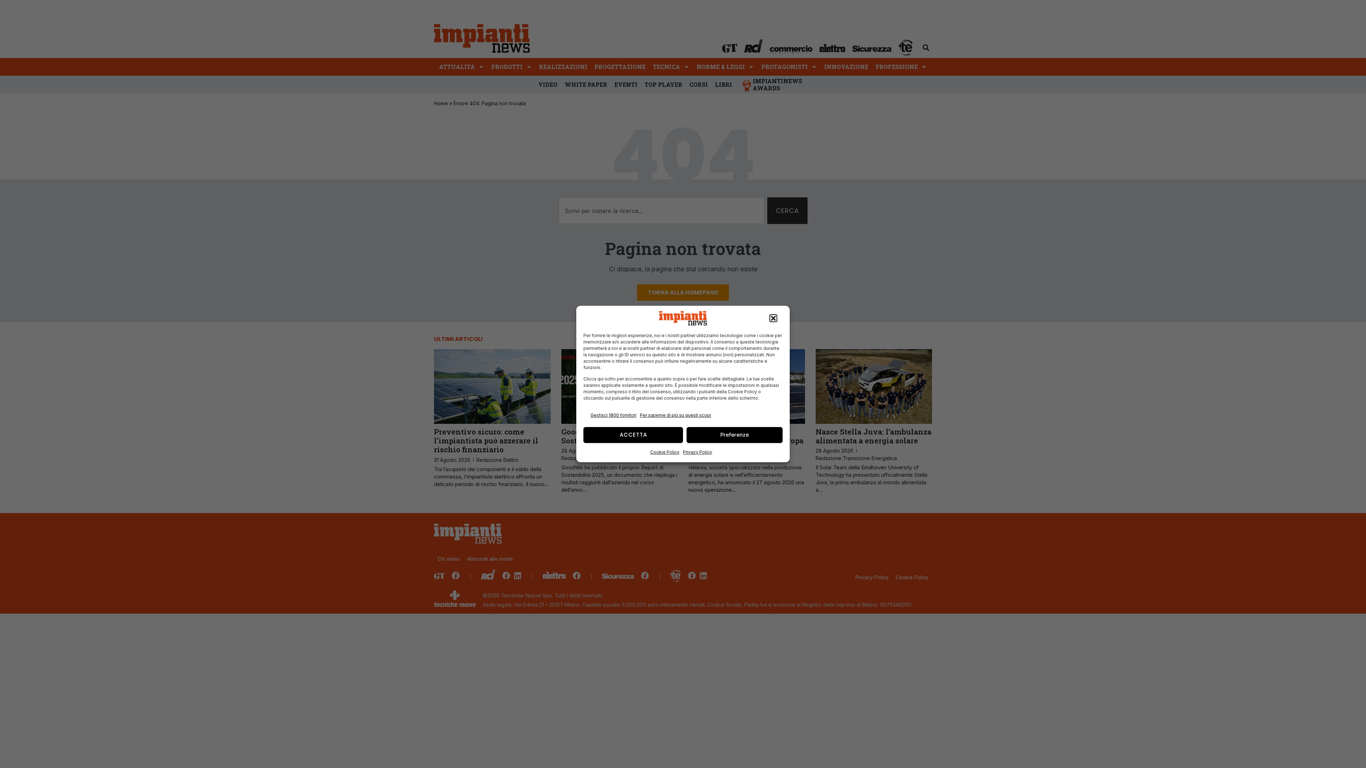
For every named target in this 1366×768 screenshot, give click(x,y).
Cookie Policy (664, 452)
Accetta (633, 434)
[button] (773, 318)
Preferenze (734, 434)
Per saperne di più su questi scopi (675, 415)
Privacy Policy (697, 452)
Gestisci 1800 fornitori (613, 415)
